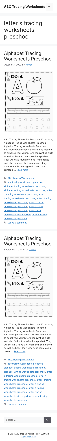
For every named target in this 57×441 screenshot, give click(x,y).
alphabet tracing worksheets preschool (24, 186)
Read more (22, 170)
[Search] (47, 420)
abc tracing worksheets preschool (25, 182)
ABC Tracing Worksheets (24, 7)
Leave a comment (17, 222)
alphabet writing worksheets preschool (24, 190)
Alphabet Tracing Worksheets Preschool (28, 56)
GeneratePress (28, 436)
